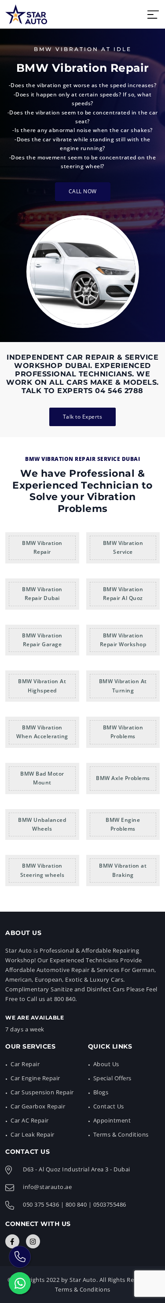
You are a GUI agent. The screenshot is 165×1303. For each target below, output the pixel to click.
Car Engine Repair (35, 1078)
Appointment (112, 1120)
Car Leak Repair (33, 1134)
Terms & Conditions (121, 1134)
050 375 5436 (41, 1204)
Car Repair (25, 1064)
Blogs (101, 1092)
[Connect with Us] (12, 1241)
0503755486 (109, 1204)
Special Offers (112, 1078)
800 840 (76, 1204)
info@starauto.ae (47, 1187)
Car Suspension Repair (42, 1092)
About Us (106, 1064)
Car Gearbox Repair (38, 1106)
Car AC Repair (30, 1120)
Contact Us (108, 1106)
